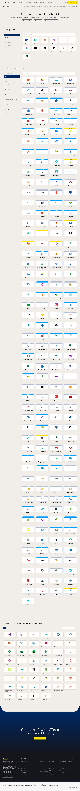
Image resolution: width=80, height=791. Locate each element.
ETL (14, 628)
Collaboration (7, 89)
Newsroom (51, 764)
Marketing (7, 84)
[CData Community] (10, 772)
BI (7, 628)
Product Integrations (44, 763)
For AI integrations (27, 20)
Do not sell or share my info (72, 787)
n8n (6, 114)
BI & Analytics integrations (51, 20)
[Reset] (73, 34)
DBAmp (32, 766)
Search (65, 2)
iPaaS (10, 628)
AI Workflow (7, 40)
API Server (23, 768)
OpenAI (69, 770)
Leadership (51, 768)
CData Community (62, 761)
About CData (51, 761)
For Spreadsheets (33, 6)
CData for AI (49, 2)
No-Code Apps (19, 628)
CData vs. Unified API (44, 771)
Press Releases (52, 763)
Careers (50, 772)
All (5, 34)
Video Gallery (61, 772)
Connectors (46, 6)
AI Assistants (7, 37)
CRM (6, 79)
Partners (51, 770)
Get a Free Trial (38, 738)
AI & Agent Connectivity (42, 765)
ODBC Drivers (23, 761)
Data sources (38, 20)
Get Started (73, 6)
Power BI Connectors (25, 774)
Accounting (7, 86)
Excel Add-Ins (23, 772)
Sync (31, 761)
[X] (6, 772)
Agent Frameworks (8, 45)
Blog (60, 764)
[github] (8, 772)
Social (6, 94)
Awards (50, 766)
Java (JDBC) (23, 763)
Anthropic (70, 761)
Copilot (6, 107)
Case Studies (61, 763)
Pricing (60, 6)
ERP (6, 81)
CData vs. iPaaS (43, 769)
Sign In (69, 6)
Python (22, 766)
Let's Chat (72, 2)
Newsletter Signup (62, 768)
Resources (61, 766)
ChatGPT (7, 101)
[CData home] (6, 2)
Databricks (7, 109)
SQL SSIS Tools (33, 764)
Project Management (9, 91)
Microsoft (70, 766)
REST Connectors (24, 770)
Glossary (60, 770)
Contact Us (51, 774)
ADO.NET (23, 764)
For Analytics (26, 6)
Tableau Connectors (25, 776)
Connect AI (33, 763)
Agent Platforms (8, 42)
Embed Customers (43, 767)
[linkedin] (4, 772)
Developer (26, 628)
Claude (6, 104)
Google (6, 112)
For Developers (39, 6)
